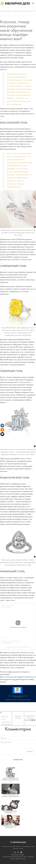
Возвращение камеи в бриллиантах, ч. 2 (10, 812)
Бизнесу (23, 11)
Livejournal (15, 852)
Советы (21, 848)
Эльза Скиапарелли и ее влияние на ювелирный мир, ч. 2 (10, 780)
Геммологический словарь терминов (11, 846)
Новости (30, 11)
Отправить (30, 751)
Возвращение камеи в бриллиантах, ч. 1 (10, 826)
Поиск (33, 3)
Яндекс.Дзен (21, 852)
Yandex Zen (18, 852)
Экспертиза (16, 11)
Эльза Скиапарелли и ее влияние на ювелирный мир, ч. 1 (10, 796)
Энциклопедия (5, 11)
